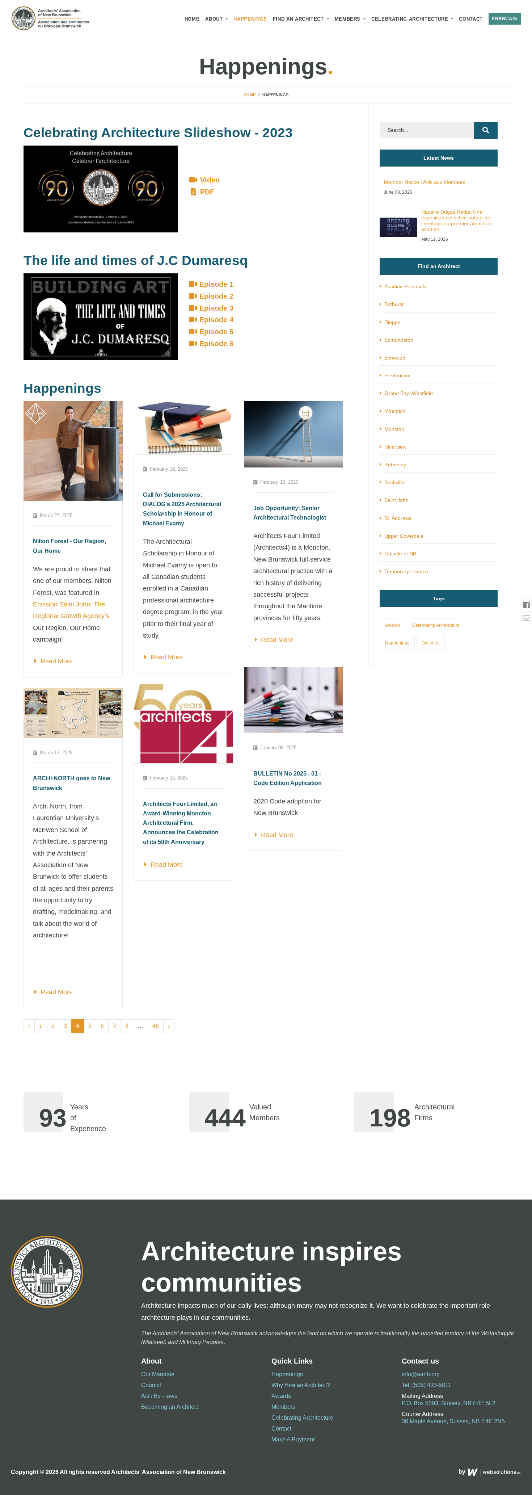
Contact (470, 19)
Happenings (250, 19)
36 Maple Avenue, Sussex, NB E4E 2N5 (453, 1421)
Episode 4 (215, 320)
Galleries (430, 643)
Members (348, 19)
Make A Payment (292, 1439)
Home (192, 19)
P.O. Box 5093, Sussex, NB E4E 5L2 (448, 1403)
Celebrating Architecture (436, 625)
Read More (55, 661)
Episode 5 (215, 332)
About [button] (214, 19)
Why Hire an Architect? (300, 1385)
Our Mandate (157, 1374)
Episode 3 (215, 308)
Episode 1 (215, 284)
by (463, 1472)
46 (155, 1026)
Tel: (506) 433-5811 (426, 1385)
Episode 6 (215, 344)
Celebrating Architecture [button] (410, 19)
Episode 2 (215, 296)
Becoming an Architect (170, 1407)
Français (505, 18)
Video (209, 180)
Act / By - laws (159, 1396)
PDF (206, 192)
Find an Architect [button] (299, 19)
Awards (392, 625)
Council (151, 1385)
